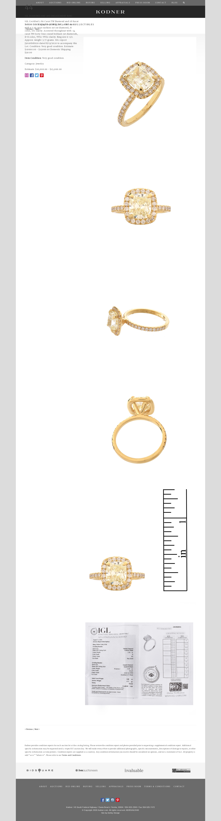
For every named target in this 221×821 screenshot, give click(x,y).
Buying (88, 786)
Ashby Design (114, 813)
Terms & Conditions (157, 786)
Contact (179, 786)
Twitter (37, 75)
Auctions (56, 786)
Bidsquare (39, 771)
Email (27, 75)
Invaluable (134, 771)
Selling (101, 786)
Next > (37, 729)
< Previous (29, 729)
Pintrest (42, 75)
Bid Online (73, 786)
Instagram (113, 800)
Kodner (110, 12)
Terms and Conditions (71, 755)
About (43, 786)
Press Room (134, 786)
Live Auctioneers (87, 771)
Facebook (32, 75)
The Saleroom (181, 771)
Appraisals (116, 786)
